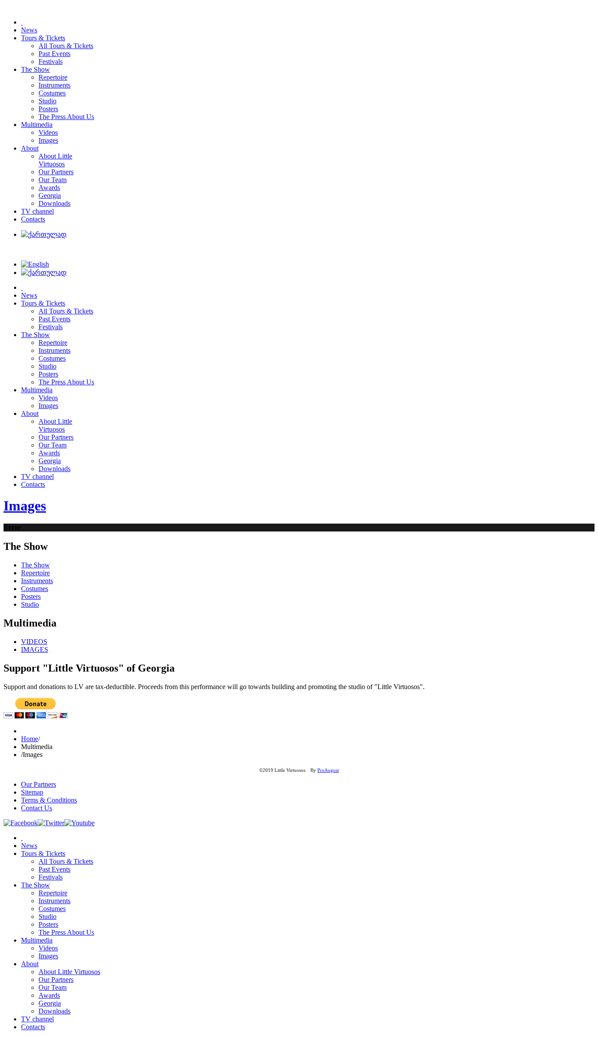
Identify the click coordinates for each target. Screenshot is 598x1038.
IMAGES (34, 649)
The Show (35, 565)
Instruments (37, 580)
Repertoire (35, 573)
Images (25, 506)
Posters (31, 596)
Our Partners (38, 784)
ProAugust (328, 770)
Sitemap (32, 792)
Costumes (34, 588)
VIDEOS (34, 641)
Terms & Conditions (49, 800)
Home (29, 738)
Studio (30, 604)
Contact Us (36, 808)
